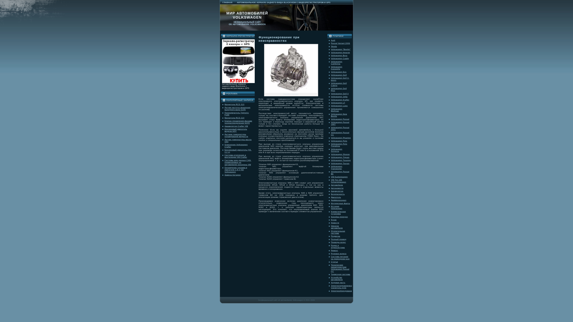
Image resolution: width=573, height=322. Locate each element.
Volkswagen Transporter (336, 167)
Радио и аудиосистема (338, 246)
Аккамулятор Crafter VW (236, 126)
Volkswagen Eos (338, 72)
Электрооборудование (342, 291)
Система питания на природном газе (340, 258)
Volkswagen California (336, 63)
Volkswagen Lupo (339, 106)
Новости (335, 223)
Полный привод (338, 239)
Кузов (333, 220)
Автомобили (337, 185)
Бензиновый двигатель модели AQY (236, 130)
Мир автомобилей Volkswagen (247, 15)
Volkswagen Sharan (340, 154)
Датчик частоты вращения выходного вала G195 (237, 109)
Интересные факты (340, 203)
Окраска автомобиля (337, 227)
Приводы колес (338, 242)
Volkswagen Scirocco (336, 150)
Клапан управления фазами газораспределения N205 (238, 122)
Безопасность (338, 194)
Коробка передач (339, 217)
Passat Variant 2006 (340, 43)
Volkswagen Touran (340, 163)
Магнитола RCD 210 (234, 118)
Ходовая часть (338, 283)
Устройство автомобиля (337, 279)
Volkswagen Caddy (340, 59)
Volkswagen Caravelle (336, 68)
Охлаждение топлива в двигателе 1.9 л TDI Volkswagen (236, 170)
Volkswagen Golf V (340, 94)
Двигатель (336, 197)
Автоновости (337, 188)
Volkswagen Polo (339, 141)
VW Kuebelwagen (339, 177)
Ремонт (334, 251)
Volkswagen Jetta (339, 97)
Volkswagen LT (338, 103)
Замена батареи (233, 175)
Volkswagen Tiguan (340, 157)
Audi (333, 40)
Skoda (334, 46)
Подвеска (335, 236)
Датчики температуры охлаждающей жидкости (236, 135)
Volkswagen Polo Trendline (339, 145)
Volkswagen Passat (340, 119)
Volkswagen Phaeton (341, 138)
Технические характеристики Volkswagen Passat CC (340, 268)
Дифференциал (338, 200)
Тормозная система (340, 274)
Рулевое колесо (338, 254)
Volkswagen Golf (339, 75)
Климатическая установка (338, 213)
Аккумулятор (337, 191)
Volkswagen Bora (339, 56)
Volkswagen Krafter (340, 100)
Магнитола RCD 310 (234, 104)
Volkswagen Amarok (340, 53)
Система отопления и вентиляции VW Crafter (236, 156)
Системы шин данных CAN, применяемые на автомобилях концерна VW (238, 162)
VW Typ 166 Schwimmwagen (338, 181)
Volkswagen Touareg (341, 160)
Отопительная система (338, 232)
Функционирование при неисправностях (279, 39)
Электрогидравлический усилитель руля (343, 287)
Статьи (334, 262)
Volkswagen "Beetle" (341, 49)
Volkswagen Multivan (336, 110)
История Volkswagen (336, 207)
